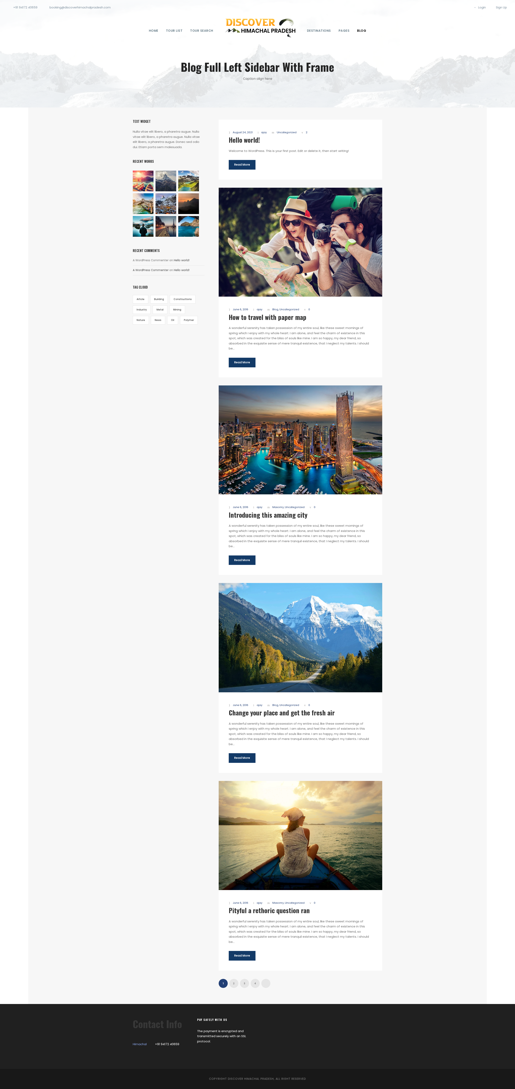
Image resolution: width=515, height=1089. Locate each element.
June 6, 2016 (240, 309)
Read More (242, 165)
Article (140, 299)
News (158, 320)
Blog (361, 31)
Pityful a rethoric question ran (269, 910)
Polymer (189, 320)
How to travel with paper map (267, 317)
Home (153, 31)
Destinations (319, 31)
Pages (344, 31)
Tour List (174, 31)
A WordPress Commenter (151, 270)
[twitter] (466, 7)
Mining (177, 309)
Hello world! (244, 139)
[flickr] (460, 7)
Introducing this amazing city (268, 514)
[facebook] (453, 7)
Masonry (278, 507)
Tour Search (201, 31)
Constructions (183, 299)
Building (159, 299)
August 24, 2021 (243, 132)
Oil (172, 320)
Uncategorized (287, 132)
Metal (160, 309)
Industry (142, 309)
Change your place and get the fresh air (282, 712)
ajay (264, 132)
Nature (141, 320)
